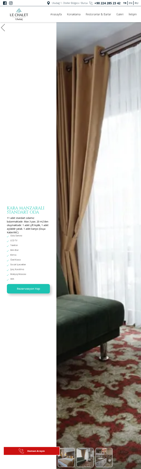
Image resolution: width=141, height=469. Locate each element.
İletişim (133, 14)
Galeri (119, 14)
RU (136, 3)
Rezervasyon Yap (28, 289)
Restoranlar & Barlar (98, 14)
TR (124, 3)
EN (130, 3)
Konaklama (73, 14)
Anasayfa (56, 14)
